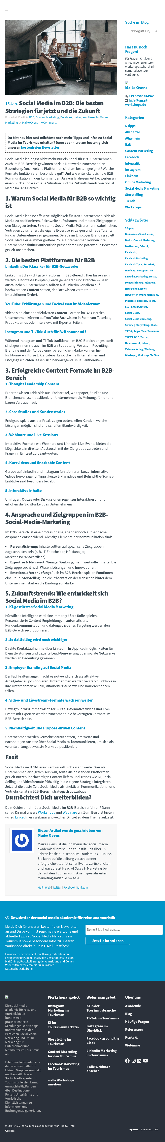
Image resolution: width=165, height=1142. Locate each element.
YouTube (154, 355)
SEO (127, 307)
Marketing (141, 276)
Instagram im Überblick (97, 1028)
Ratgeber (142, 301)
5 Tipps (130, 126)
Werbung (149, 349)
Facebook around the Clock (103, 1040)
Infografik (132, 163)
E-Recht (143, 246)
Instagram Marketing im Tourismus (58, 1010)
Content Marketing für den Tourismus (62, 1054)
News (143, 289)
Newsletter (131, 295)
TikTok (128, 331)
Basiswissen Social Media (139, 234)
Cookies (9, 1131)
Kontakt (131, 1037)
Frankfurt (149, 264)
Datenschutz (147, 1129)
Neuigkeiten (132, 289)
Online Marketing (138, 182)
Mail (40, 888)
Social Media (132, 313)
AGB (156, 1129)
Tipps (137, 331)
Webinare (70, 812)
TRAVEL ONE (132, 337)
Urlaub (145, 343)
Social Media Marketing (142, 188)
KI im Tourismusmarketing (63, 1027)
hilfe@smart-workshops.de (136, 102)
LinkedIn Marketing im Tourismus (102, 1053)
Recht (151, 301)
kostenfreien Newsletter (40, 147)
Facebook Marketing (136, 258)
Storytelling (134, 194)
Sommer (129, 325)
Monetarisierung (134, 283)
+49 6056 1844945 (141, 96)
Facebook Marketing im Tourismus (63, 1066)
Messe (152, 276)
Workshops (46, 812)
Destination (131, 246)
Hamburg (130, 270)
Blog (128, 1014)
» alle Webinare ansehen (98, 1069)
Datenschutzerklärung (19, 969)
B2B (31, 117)
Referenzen (134, 1029)
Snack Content (139, 307)
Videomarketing (134, 349)
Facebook (66, 117)
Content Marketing (47, 117)
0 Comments (49, 123)
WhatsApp (130, 355)
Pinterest (130, 301)
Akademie (132, 132)
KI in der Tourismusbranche (101, 1008)
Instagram (80, 117)
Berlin (128, 240)
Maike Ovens (30, 123)
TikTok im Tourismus (103, 1018)
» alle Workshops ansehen (61, 1082)
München (150, 283)
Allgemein (132, 138)
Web (48, 888)
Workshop (143, 355)
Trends (130, 201)
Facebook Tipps (133, 264)
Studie (154, 325)
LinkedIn (93, 117)
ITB (152, 270)
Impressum (134, 1129)
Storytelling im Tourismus (59, 1041)
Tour (143, 331)
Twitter (57, 888)
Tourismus (153, 331)
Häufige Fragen (137, 1022)
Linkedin (130, 276)
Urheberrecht (132, 343)
